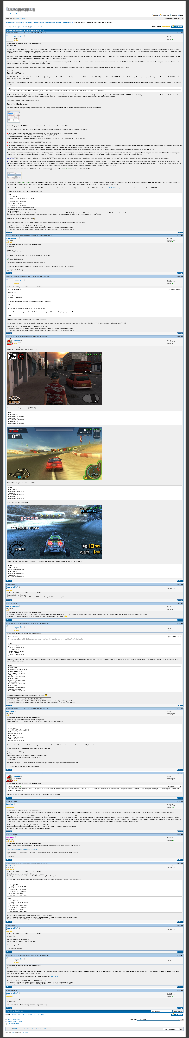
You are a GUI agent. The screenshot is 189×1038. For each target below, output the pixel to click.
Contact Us (9, 1028)
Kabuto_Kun (46, 32)
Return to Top (23, 1028)
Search (156, 15)
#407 (182, 235)
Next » (42, 26)
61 (38, 26)
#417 (182, 863)
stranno (45, 336)
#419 (182, 955)
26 (23, 26)
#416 (182, 834)
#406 (182, 32)
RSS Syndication (48, 1028)
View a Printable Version (13, 1019)
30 (34, 26)
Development (67, 22)
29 (31, 26)
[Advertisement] (71, 7)
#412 (182, 623)
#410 (182, 584)
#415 (182, 801)
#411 (182, 603)
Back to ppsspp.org (11, 13)
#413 (182, 708)
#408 (182, 276)
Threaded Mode (172, 30)
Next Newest (19, 1011)
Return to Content (31, 1028)
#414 (182, 773)
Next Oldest (10, 1011)
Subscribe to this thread (13, 1023)
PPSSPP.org (16, 1028)
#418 (182, 925)
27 (26, 26)
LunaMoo (9, 804)
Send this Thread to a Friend (15, 1021)
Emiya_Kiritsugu (12, 606)
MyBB (13, 1032)
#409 (182, 336)
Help (181, 15)
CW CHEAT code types (115, 188)
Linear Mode (179, 30)
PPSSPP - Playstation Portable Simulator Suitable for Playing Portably (40, 22)
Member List (165, 15)
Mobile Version (39, 1028)
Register (23, 18)
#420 (182, 990)
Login (17, 18)
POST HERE (54, 976)
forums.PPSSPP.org (12, 22)
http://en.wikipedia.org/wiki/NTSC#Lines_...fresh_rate (22, 849)
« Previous (14, 26)
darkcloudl (45, 708)
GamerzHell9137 (47, 235)
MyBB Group (25, 1032)
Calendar (174, 15)
